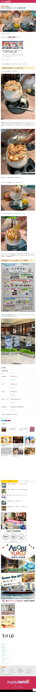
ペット (2, 673)
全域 (4, 424)
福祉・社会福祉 (28, 672)
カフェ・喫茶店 (7, 6)
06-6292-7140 (12, 410)
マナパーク (28, 673)
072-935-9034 (12, 387)
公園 (1, 672)
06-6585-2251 (12, 402)
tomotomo (5, 423)
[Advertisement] (18, 468)
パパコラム (19, 673)
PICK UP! (9, 481)
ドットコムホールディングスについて (5, 674)
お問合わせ (22, 687)
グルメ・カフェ (3, 6)
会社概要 (19, 687)
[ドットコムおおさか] (6, 1)
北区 (2, 424)
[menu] (34, 1)
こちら (11, 373)
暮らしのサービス (20, 672)
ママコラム (26, 481)
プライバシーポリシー (14, 687)
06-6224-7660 (12, 379)
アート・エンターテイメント (13, 672)
